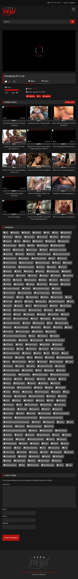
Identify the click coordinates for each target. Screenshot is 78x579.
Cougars (55, 284)
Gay (50, 323)
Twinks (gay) (57, 452)
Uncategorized (10, 456)
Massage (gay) (10, 374)
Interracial (44, 349)
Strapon (51, 439)
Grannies (59, 327)
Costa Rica (43, 284)
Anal (47, 232)
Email (5, 516)
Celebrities (69, 275)
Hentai (20, 344)
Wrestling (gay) (49, 465)
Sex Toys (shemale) (62, 413)
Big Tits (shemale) (40, 258)
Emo (29, 306)
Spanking (31, 435)
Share (46, 81)
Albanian (16, 232)
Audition (55, 237)
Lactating (51, 357)
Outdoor (8, 396)
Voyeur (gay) (45, 460)
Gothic (48, 327)
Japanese (21, 357)
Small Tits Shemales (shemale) (16, 430)
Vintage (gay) (20, 460)
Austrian (8, 241)
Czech (21, 297)
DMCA (43, 572)
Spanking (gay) (44, 435)
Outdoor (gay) (21, 396)
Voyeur (32, 460)
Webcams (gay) (11, 465)
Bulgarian (67, 271)
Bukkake (41, 271)
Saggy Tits (58, 409)
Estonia (54, 306)
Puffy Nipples (10, 409)
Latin (32, 361)
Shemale (8, 417)
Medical (19, 379)
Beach (8, 250)
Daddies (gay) (33, 297)
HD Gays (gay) (37, 340)
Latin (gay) (43, 361)
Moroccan (56, 383)
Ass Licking (43, 237)
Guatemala (51, 331)
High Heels (45, 344)
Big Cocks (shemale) (62, 254)
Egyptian (19, 306)
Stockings (21, 439)
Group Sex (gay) (23, 331)
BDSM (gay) (43, 245)
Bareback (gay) (11, 245)
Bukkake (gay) (54, 271)
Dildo (69, 297)
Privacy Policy (35, 572)
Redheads (23, 409)
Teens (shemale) (31, 448)
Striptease (63, 439)
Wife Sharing (34, 465)
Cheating (18, 280)
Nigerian (39, 387)
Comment (5, 484)
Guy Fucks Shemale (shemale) (16, 336)
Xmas (61, 465)
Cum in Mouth (10, 293)
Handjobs (56, 336)
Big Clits (31, 254)
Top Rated (23, 452)
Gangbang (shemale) (13, 323)
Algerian (26, 232)
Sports (57, 435)
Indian (21, 349)
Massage (62, 370)
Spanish (19, 435)
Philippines (29, 400)
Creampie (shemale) (12, 288)
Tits (66, 448)
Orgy (67, 392)
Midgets (53, 379)
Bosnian (63, 267)
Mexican (42, 379)
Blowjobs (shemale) (27, 267)
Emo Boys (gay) (41, 306)
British (19, 271)
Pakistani (52, 396)
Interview (27, 353)
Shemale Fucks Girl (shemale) (27, 417)
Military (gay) (20, 383)
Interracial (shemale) (12, 353)
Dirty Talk (9, 301)
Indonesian (32, 349)
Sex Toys (32, 413)
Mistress (32, 383)
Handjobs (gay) (11, 340)
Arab (56, 232)
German (8, 327)
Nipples (50, 387)
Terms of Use (25, 572)
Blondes (57, 263)
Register (72, 2)
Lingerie (31, 366)
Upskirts (23, 456)
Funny (35, 318)
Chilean (43, 280)
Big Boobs (9, 254)
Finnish (8, 314)
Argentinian (67, 232)
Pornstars (62, 400)
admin (34, 89)
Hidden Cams (32, 344)
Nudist (8, 392)
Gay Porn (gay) (63, 323)
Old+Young (28, 392)
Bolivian (41, 267)
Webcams (57, 460)
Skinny (61, 422)
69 (6, 232)
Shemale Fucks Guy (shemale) (52, 417)
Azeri (18, 241)
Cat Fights (56, 275)
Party (7, 400)
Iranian (38, 353)
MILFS (63, 379)
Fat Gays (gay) (21, 310)
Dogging (29, 301)
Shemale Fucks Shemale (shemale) (17, 422)
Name (5, 509)
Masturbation (25, 374)
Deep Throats (57, 297)
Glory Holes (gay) (22, 327)
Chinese (54, 280)
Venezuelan (35, 456)
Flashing (42, 314)
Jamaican (9, 357)
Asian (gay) (30, 237)
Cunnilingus (9, 297)
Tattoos (65, 443)
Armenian (9, 237)
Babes (27, 241)
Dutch (71, 301)
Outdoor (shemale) (37, 396)
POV (20, 405)
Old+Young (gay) (42, 392)
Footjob (66, 314)
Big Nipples (24, 258)
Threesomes (55, 448)
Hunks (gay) (10, 349)
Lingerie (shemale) (46, 366)
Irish (47, 353)
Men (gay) (30, 379)
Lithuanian (61, 366)
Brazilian (8, 271)
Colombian (19, 284)
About (32, 81)
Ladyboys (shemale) (65, 357)
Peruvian (17, 400)
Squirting (67, 435)
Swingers (35, 443)
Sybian (55, 443)
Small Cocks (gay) (35, 426)
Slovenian (21, 426)
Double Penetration (57, 301)
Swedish (24, 443)
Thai (43, 448)
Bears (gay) (32, 250)
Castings (45, 275)
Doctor (19, 301)
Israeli (56, 353)
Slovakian (9, 426)
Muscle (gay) (10, 387)
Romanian (35, 409)
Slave (71, 422)
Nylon (17, 392)
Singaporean (50, 422)
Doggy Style (42, 301)
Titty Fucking (10, 452)
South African (62, 430)
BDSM (32, 245)
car (39, 96)
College (8, 284)
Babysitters (38, 241)
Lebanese (9, 366)
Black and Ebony (27, 263)
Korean (39, 357)
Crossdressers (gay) (42, 288)
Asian (19, 237)
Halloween (43, 336)
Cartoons (33, 275)
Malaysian (50, 370)
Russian (46, 409)
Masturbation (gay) (41, 374)
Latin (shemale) (57, 361)
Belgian (44, 250)
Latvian (70, 361)
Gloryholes (37, 327)
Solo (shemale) (47, 430)
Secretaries (9, 413)
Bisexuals (63, 258)
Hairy (33, 336)
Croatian (27, 288)
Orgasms (57, 392)
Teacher (8, 448)
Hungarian (58, 344)
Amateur (38, 232)
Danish (45, 297)
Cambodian (9, 275)
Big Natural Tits (11, 258)
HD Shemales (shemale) (56, 340)
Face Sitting (66, 306)
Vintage (8, 460)
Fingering (61, 310)
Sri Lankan (9, 439)
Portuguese (9, 405)
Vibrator (47, 456)
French (8, 318)
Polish (51, 400)
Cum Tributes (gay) (43, 293)
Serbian (21, 413)
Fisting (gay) (30, 314)
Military (8, 383)
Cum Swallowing (25, 293)
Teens (18, 448)
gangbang (47, 96)
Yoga (70, 465)
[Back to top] (71, 573)
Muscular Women (25, 387)
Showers (37, 422)
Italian (66, 353)
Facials (8, 310)
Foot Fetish (54, 314)
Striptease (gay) (11, 443)
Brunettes (29, 271)
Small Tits (50, 426)
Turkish (45, 452)
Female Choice (36, 310)
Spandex (8, 435)
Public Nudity (47, 405)
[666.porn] (39, 12)
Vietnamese (59, 456)
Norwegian (61, 387)
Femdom (49, 310)
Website (5, 523)
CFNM (8, 280)
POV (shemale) (32, 405)
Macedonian (28, 370)
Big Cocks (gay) (45, 254)
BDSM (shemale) (58, 245)
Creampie (66, 284)
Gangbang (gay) (60, 318)
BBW (22, 245)
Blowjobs (68, 263)
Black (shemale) (11, 263)
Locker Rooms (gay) (12, 370)
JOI (30, 357)
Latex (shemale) (20, 361)
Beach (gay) (19, 250)
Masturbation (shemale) (60, 374)
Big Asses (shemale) (59, 250)
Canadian (22, 275)
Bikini (52, 258)
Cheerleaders (31, 280)
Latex (7, 361)
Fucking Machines (22, 318)
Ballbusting (51, 241)
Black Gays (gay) (43, 263)
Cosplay (31, 284)
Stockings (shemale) (36, 439)
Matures (8, 379)
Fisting (18, 314)
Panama (63, 396)
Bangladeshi (64, 241)
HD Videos (9, 344)
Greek (69, 327)
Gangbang (32, 96)
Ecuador (8, 306)
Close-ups (66, 280)
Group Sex (9, 331)
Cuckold (57, 288)
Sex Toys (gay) (45, 413)
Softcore (34, 430)
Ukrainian (70, 452)
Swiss (46, 443)
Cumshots (58, 293)
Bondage (52, 267)
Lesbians (21, 366)
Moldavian (44, 383)
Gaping (27, 323)
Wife (23, 465)
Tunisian (34, 452)
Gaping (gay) (39, 323)
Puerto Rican (61, 405)
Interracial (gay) (59, 349)
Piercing (41, 400)
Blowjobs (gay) (10, 267)
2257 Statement (51, 572)
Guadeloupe (38, 331)
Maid (39, 370)
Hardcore (24, 340)
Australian (66, 237)
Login (65, 2)
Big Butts (21, 254)
